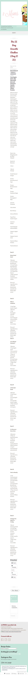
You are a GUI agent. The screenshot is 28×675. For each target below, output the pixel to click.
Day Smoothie (13, 79)
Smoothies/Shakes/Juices (17, 70)
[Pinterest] (9, 639)
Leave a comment (13, 73)
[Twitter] (5, 639)
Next (16, 590)
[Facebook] (2, 639)
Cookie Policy (4, 669)
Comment (13, 615)
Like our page (6, 662)
